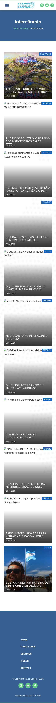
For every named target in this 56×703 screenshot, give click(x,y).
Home (24, 639)
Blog (15, 28)
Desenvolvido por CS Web (28, 695)
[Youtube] (47, 5)
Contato (26, 668)
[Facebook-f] (52, 5)
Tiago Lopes (28, 646)
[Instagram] (42, 5)
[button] (7, 5)
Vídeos (25, 661)
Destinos (24, 28)
